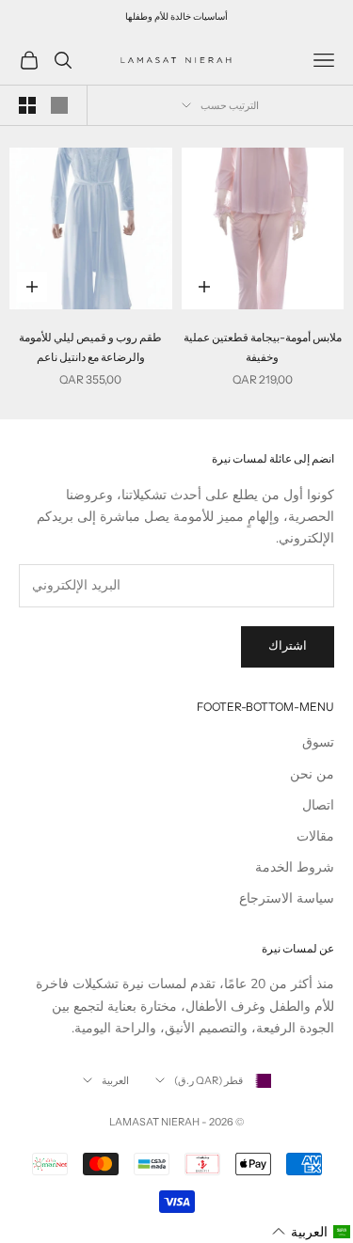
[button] (311, 1232)
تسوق (318, 742)
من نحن (312, 774)
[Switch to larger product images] (59, 105)
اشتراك (287, 645)
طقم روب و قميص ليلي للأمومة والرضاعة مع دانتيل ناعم (90, 346)
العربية (115, 1080)
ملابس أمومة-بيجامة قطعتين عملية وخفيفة (263, 346)
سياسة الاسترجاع (286, 898)
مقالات (315, 836)
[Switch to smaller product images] (27, 105)
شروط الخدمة (294, 867)
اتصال (318, 805)
